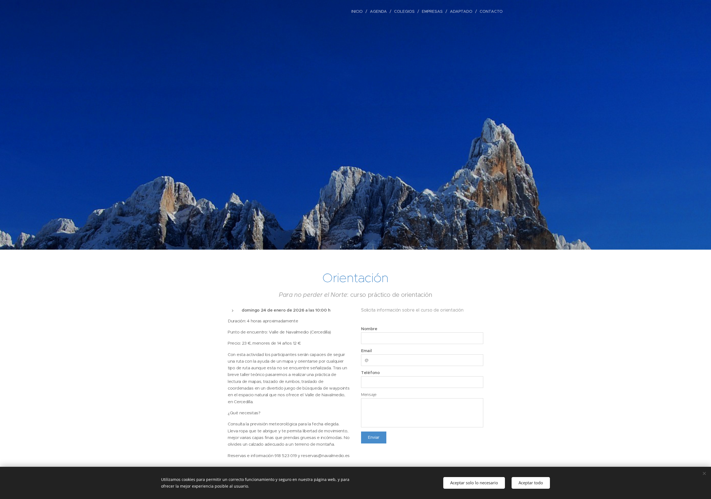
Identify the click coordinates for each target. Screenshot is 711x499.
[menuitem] (358, 11)
